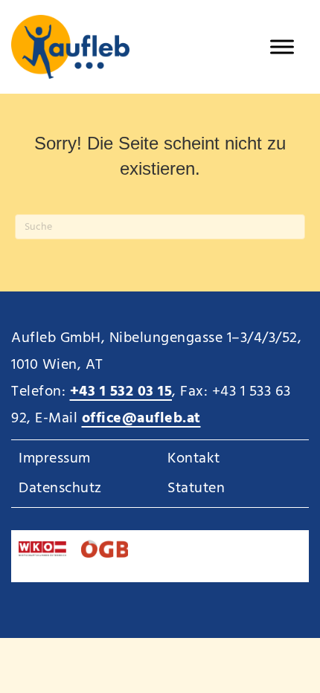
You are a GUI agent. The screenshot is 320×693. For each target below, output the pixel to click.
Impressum (55, 459)
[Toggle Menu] (282, 46)
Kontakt (193, 459)
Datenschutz (60, 488)
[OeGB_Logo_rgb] (105, 549)
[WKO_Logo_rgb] (42, 549)
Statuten (196, 488)
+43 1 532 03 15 (121, 392)
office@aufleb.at (141, 419)
